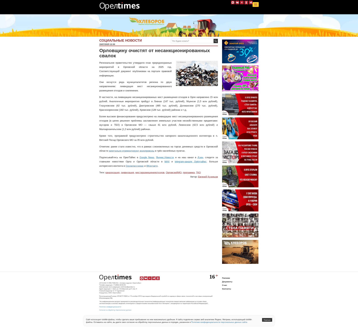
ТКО (198, 172)
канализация (112, 172)
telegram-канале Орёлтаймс (191, 161)
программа (189, 172)
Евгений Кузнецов (208, 176)
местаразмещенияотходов (149, 172)
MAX (166, 161)
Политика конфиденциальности (110, 307)
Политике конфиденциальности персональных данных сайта (219, 322)
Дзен (200, 157)
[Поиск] (216, 41)
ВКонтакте (152, 166)
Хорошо (267, 320)
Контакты (226, 289)
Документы (227, 281)
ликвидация (127, 172)
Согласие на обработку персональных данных (115, 310)
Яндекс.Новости (165, 157)
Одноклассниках (135, 166)
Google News (147, 157)
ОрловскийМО (174, 172)
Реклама (226, 278)
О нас (224, 285)
